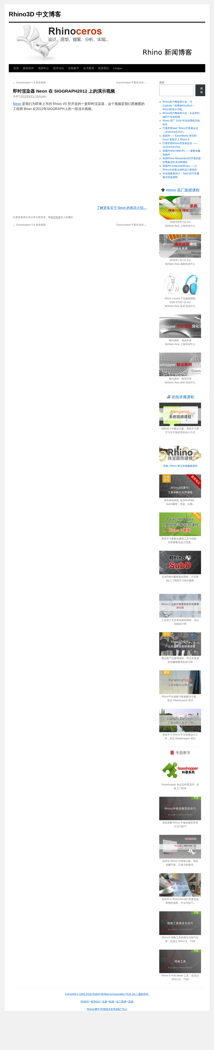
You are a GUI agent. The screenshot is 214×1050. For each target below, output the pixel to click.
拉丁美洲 (121, 1001)
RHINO (85, 1001)
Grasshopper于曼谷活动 (131, 82)
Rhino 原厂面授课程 (182, 190)
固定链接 (56, 217)
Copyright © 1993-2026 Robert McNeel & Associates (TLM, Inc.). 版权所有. (107, 994)
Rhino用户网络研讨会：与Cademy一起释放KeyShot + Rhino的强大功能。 (178, 105)
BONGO (95, 1001)
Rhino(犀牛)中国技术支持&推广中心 (107, 1009)
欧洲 (111, 1001)
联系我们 (103, 68)
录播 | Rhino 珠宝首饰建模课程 (180, 465)
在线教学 (73, 68)
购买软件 (28, 68)
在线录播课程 (182, 397)
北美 (104, 1001)
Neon (17, 104)
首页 (16, 68)
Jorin (43, 96)
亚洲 (130, 1001)
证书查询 (88, 68)
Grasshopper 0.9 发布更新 (29, 82)
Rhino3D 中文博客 (35, 14)
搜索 (161, 82)
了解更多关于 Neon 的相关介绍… (122, 207)
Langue (117, 68)
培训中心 (43, 68)
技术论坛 (58, 68)
